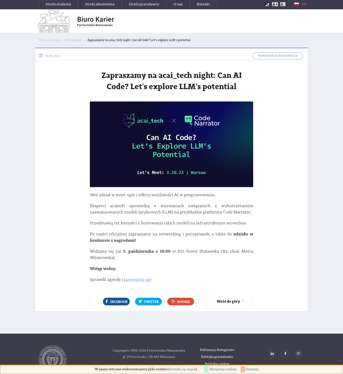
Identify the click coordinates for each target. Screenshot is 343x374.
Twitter (151, 302)
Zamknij (252, 369)
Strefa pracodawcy (144, 4)
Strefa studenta (58, 4)
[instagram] (298, 354)
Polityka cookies (217, 364)
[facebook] (285, 354)
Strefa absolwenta (100, 4)
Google (183, 302)
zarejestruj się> (138, 279)
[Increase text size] (275, 4)
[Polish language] (296, 4)
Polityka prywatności (217, 357)
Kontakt (203, 4)
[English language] (304, 4)
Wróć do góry (228, 301)
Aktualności (73, 40)
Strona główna (48, 40)
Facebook (119, 302)
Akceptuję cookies (223, 369)
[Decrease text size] (282, 4)
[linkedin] (272, 354)
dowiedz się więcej (182, 369)
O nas (178, 4)
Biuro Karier (95, 21)
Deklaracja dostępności (217, 350)
